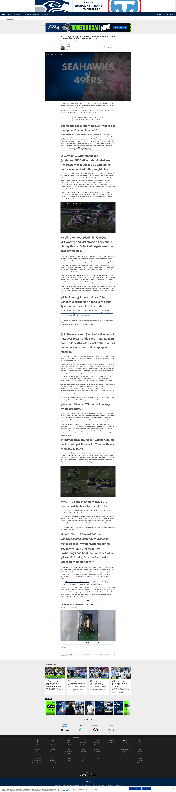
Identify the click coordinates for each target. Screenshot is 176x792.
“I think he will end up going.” (74, 455)
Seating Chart (139, 756)
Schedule (111, 740)
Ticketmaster (139, 762)
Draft (53, 742)
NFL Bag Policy (125, 756)
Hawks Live (97, 753)
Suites (140, 749)
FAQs (125, 758)
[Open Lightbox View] (88, 630)
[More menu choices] (50, 14)
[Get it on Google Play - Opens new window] (92, 775)
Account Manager (140, 765)
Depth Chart (37, 744)
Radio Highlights (97, 742)
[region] (88, 789)
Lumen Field (125, 742)
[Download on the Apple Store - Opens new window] (83, 775)
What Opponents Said (53, 765)
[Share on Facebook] (105, 47)
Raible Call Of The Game (68, 753)
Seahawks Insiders (97, 747)
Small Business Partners (37, 760)
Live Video (68, 760)
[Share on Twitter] (108, 47)
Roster (37, 742)
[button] (88, 76)
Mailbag (53, 753)
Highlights (68, 742)
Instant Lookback (53, 749)
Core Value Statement (37, 758)
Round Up (53, 744)
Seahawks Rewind (97, 749)
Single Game (139, 742)
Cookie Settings (123, 788)
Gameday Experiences (125, 753)
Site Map (53, 767)
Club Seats (140, 751)
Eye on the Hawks (83, 742)
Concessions (124, 751)
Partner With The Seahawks (37, 762)
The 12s (83, 760)
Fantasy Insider (53, 760)
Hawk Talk (97, 756)
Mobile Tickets (139, 747)
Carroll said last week (78, 516)
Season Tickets (140, 744)
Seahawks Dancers (83, 756)
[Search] (157, 14)
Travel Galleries (83, 747)
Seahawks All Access (68, 747)
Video (68, 740)
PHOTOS (83, 740)
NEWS (53, 740)
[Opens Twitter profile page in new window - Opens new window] (67, 50)
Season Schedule (110, 742)
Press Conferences (68, 756)
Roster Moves (53, 758)
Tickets (139, 740)
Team (37, 740)
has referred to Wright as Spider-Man (80, 148)
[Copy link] (113, 47)
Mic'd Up (68, 749)
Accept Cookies (146, 788)
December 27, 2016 (94, 119)
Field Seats (140, 753)
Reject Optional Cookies (135, 788)
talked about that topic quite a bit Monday (77, 582)
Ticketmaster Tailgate (125, 749)
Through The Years (83, 744)
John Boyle (68, 46)
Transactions (37, 756)
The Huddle (97, 758)
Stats (37, 751)
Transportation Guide (125, 744)
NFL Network (68, 758)
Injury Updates (53, 747)
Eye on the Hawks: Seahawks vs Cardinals (77, 604)
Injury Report (37, 753)
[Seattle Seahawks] (88, 781)
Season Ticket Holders (140, 760)
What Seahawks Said (53, 762)
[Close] (173, 788)
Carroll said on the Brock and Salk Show (89, 275)
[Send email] (111, 47)
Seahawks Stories (97, 751)
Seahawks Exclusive (68, 751)
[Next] (98, 642)
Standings (37, 749)
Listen (97, 740)
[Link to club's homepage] (4, 14)
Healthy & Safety (125, 747)
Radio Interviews (97, 744)
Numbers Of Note (53, 751)
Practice (83, 753)
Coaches (37, 747)
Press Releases (53, 756)
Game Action (83, 751)
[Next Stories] (128, 708)
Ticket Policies (139, 758)
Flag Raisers (83, 758)
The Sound (69, 744)
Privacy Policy (65, 790)
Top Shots (83, 749)
